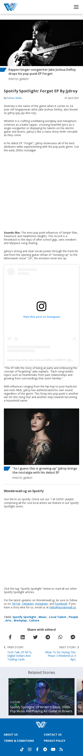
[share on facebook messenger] (73, 637)
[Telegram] (45, 749)
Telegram (28, 603)
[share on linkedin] (23, 637)
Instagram (41, 603)
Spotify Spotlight (24, 617)
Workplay (20, 620)
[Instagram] (30, 749)
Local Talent (57, 617)
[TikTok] (22, 749)
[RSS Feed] (61, 749)
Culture (34, 620)
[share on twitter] (35, 637)
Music (43, 617)
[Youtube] (53, 749)
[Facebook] (37, 749)
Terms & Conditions (19, 741)
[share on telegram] (48, 637)
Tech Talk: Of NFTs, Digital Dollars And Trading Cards (19, 653)
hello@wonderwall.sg (62, 607)
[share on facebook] (10, 637)
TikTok (16, 603)
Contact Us (53, 734)
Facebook (61, 603)
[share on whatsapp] (60, 637)
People (73, 617)
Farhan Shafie (14, 98)
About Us (11, 734)
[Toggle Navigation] (76, 7)
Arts (8, 620)
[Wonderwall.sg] (10, 7)
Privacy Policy (54, 741)
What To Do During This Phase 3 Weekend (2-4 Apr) (60, 653)
